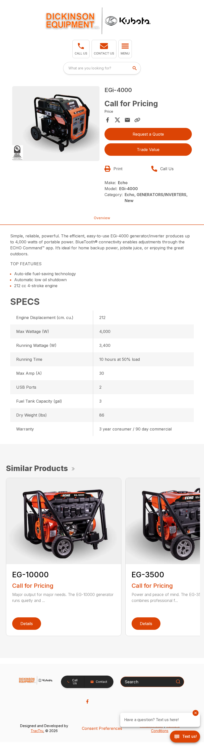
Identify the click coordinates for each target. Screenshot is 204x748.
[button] (81, 49)
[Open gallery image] (56, 123)
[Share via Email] (127, 120)
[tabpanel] (56, 124)
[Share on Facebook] (107, 120)
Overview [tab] (102, 218)
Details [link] (26, 623)
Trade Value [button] (148, 149)
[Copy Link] (137, 120)
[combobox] (102, 68)
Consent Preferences (102, 728)
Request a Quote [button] (148, 134)
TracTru (37, 731)
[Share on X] (117, 120)
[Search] (178, 681)
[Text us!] (185, 737)
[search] (135, 68)
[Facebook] (87, 701)
